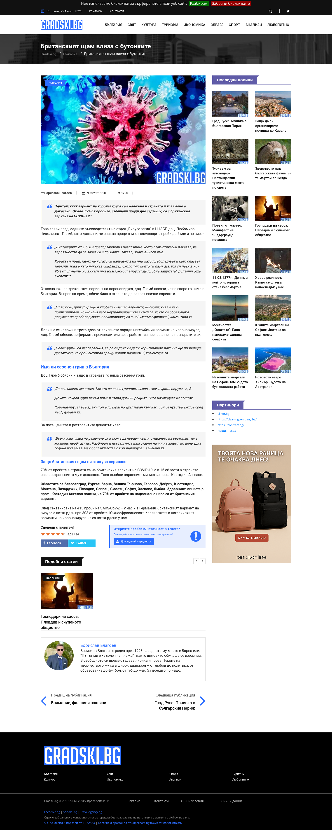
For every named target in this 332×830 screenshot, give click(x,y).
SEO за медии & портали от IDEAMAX (69, 823)
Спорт (234, 25)
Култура (149, 25)
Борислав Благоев (58, 193)
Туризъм (170, 25)
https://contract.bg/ (230, 425)
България (113, 25)
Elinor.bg (223, 414)
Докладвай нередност (135, 541)
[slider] (53, 534)
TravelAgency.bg (91, 812)
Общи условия (192, 801)
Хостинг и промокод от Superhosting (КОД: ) (140, 823)
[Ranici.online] (251, 503)
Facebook (53, 543)
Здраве (217, 25)
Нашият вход (226, 431)
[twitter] (288, 11)
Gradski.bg (48, 54)
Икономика (194, 25)
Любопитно (278, 25)
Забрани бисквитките (231, 3)
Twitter (80, 543)
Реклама (95, 11)
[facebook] (279, 11)
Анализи (253, 25)
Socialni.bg (70, 812)
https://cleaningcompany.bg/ (237, 419)
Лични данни (231, 801)
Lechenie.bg (52, 812)
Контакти (117, 11)
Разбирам (199, 3)
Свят (132, 25)
